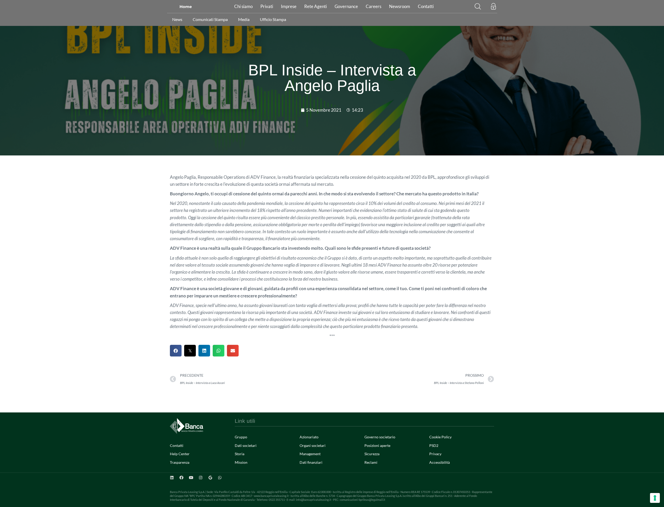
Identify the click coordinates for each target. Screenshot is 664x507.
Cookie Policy (440, 437)
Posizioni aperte (377, 445)
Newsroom (399, 6)
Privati (266, 6)
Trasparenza (179, 462)
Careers (373, 6)
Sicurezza (371, 454)
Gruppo (241, 437)
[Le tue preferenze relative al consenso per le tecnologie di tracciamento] (655, 498)
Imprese (288, 6)
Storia (239, 454)
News (177, 19)
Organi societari (313, 445)
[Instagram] (201, 478)
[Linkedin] (172, 478)
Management (310, 454)
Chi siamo (243, 6)
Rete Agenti (315, 6)
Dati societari (246, 445)
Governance (346, 6)
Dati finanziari (311, 462)
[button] (478, 6)
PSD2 (433, 445)
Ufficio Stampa (273, 19)
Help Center (180, 454)
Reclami (370, 462)
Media (244, 19)
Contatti (426, 6)
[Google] (210, 478)
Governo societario (379, 437)
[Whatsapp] (220, 478)
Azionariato (309, 437)
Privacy (435, 454)
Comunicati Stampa (210, 19)
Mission (241, 462)
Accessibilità (439, 462)
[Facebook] (181, 478)
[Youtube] (191, 478)
